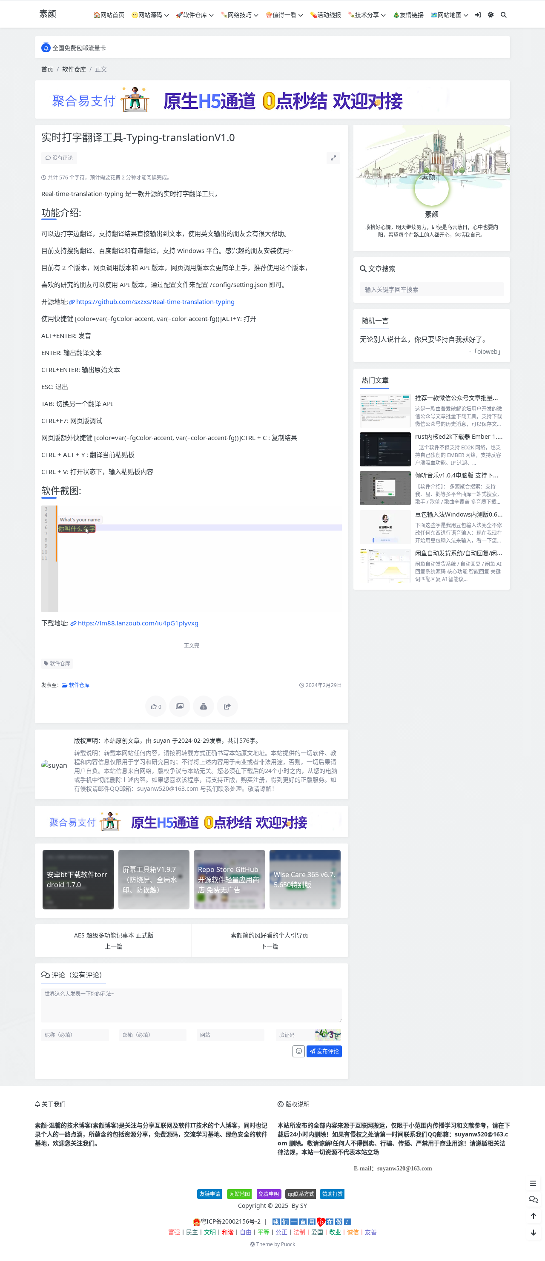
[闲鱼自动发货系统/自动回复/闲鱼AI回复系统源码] (385, 566)
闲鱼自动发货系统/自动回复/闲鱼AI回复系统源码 (480, 553)
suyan (162, 740)
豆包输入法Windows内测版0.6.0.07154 (468, 514)
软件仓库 (74, 69)
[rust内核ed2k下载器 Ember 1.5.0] (385, 449)
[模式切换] (491, 14)
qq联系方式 (301, 1194)
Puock (288, 1244)
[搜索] (503, 14)
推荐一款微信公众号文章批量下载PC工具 (469, 398)
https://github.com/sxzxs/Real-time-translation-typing (155, 301)
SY (303, 1205)
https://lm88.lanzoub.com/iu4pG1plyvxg (138, 623)
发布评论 (327, 1051)
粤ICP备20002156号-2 (231, 1221)
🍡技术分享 (363, 15)
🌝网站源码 (146, 15)
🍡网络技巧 (236, 15)
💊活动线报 (325, 15)
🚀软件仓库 (191, 15)
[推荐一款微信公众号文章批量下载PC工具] (385, 411)
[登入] (478, 14)
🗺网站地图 (446, 15)
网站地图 (239, 1194)
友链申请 (210, 1194)
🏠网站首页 (108, 15)
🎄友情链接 (408, 15)
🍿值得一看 (280, 15)
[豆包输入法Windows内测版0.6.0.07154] (385, 527)
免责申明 (268, 1194)
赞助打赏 (332, 1194)
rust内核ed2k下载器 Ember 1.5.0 (460, 436)
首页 (47, 69)
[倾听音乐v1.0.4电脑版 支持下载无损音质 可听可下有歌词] (385, 488)
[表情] (299, 1051)
